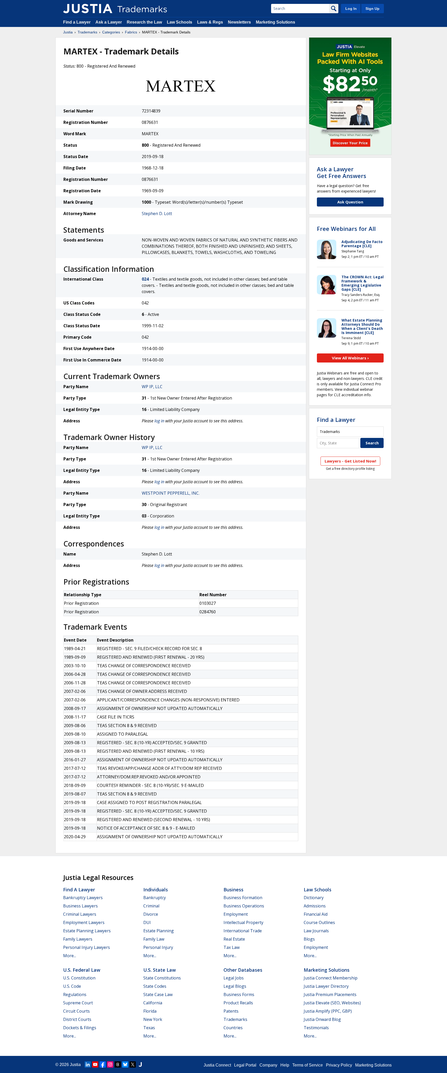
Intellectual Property (243, 922)
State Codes (154, 986)
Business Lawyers (80, 906)
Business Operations (244, 906)
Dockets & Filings (79, 1028)
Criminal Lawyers (79, 914)
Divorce (150, 914)
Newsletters (239, 22)
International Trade (243, 931)
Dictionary (314, 897)
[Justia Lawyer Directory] (140, 1064)
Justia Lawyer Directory (326, 986)
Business (233, 889)
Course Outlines (319, 922)
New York (152, 1019)
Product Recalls (238, 1003)
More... (69, 955)
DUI (147, 922)
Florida (150, 1011)
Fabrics (131, 32)
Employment (236, 914)
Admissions (315, 906)
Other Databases (243, 970)
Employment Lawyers (84, 922)
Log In (351, 8)
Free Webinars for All (346, 228)
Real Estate (234, 939)
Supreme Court (78, 1003)
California (152, 1003)
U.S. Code (72, 986)
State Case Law (158, 994)
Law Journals (316, 931)
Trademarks (87, 32)
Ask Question (350, 201)
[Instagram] (110, 1064)
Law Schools (179, 22)
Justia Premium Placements (330, 994)
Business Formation (243, 897)
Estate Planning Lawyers (87, 931)
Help (284, 1065)
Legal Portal (245, 1065)
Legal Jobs (234, 978)
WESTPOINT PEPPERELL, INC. (170, 493)
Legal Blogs (235, 986)
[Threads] (118, 1064)
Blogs (309, 939)
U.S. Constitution (79, 978)
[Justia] (87, 8)
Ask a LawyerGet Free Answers (341, 172)
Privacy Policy (339, 1065)
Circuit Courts (76, 1011)
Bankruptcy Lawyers (83, 897)
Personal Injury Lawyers (86, 947)
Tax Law (232, 947)
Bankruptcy (154, 897)
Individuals (155, 889)
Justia (68, 32)
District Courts (77, 1019)
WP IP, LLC (152, 386)
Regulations (74, 994)
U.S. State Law (159, 970)
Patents (231, 1011)
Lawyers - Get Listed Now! (350, 461)
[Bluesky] (125, 1064)
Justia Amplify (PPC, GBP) (328, 1011)
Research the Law (144, 22)
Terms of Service (307, 1065)
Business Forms (239, 994)
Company (268, 1065)
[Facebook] (103, 1064)
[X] (133, 1064)
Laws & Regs (210, 22)
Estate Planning (158, 931)
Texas (149, 1028)
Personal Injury (158, 947)
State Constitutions (162, 978)
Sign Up (372, 8)
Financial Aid (315, 914)
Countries (233, 1028)
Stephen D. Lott (157, 213)
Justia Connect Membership (330, 978)
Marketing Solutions (275, 22)
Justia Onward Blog (322, 1019)
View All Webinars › (350, 357)
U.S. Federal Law (81, 970)
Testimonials (316, 1028)
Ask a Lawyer (108, 22)
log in (159, 421)
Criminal (151, 906)
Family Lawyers (77, 939)
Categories (111, 32)
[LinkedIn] (88, 1064)
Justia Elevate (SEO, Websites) (332, 1003)
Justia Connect (217, 1065)
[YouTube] (95, 1064)
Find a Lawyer (77, 22)
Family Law (153, 939)
